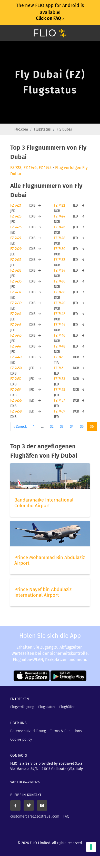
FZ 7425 (16, 227)
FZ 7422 (59, 205)
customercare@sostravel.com (34, 816)
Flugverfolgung (22, 707)
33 (62, 426)
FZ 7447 (15, 346)
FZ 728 (16, 167)
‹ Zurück (20, 426)
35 (82, 426)
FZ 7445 (16, 335)
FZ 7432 (59, 259)
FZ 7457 (59, 400)
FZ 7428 (59, 238)
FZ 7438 (59, 292)
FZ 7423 (16, 216)
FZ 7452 (16, 379)
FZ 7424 (59, 216)
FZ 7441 (15, 314)
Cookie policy (21, 739)
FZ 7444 (59, 324)
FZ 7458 (16, 411)
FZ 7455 (59, 389)
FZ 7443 (16, 324)
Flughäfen (67, 707)
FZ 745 (58, 357)
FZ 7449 (16, 357)
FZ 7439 (16, 303)
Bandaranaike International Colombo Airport (43, 502)
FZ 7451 (59, 368)
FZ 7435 (16, 281)
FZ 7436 (59, 281)
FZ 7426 (59, 227)
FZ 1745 (45, 167)
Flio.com (21, 129)
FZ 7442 (59, 314)
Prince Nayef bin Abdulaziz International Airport (43, 592)
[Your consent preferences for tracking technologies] (91, 847)
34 (72, 426)
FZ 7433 (16, 270)
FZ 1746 (30, 167)
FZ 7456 (16, 400)
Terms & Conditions (66, 731)
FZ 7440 (59, 303)
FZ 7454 (16, 389)
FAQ (66, 816)
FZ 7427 (15, 238)
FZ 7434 (59, 270)
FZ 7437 (15, 292)
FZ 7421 (15, 205)
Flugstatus (42, 129)
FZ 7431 (15, 259)
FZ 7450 (16, 368)
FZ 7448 (59, 346)
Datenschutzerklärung (28, 731)
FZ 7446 (59, 335)
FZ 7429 (16, 249)
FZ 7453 (59, 379)
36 (92, 426)
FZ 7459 (59, 411)
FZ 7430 (59, 249)
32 (52, 426)
